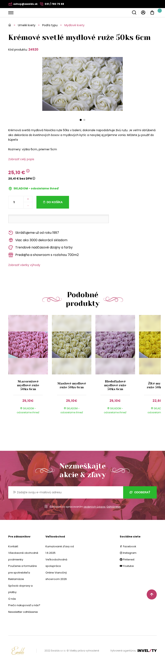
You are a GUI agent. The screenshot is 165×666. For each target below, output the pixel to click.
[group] (30, 368)
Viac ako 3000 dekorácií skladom (41, 240)
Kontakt (13, 546)
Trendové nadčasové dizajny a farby (44, 247)
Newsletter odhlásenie (23, 612)
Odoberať (141, 492)
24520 (33, 49)
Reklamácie (16, 579)
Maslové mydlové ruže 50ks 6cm (71, 385)
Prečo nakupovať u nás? (24, 605)
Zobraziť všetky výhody (24, 265)
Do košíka (55, 202)
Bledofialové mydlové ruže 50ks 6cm (115, 385)
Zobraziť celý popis (21, 159)
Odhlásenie (113, 506)
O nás (12, 599)
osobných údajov (94, 506)
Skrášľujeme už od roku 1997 (37, 232)
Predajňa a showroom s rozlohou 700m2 (47, 254)
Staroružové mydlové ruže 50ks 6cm (28, 385)
